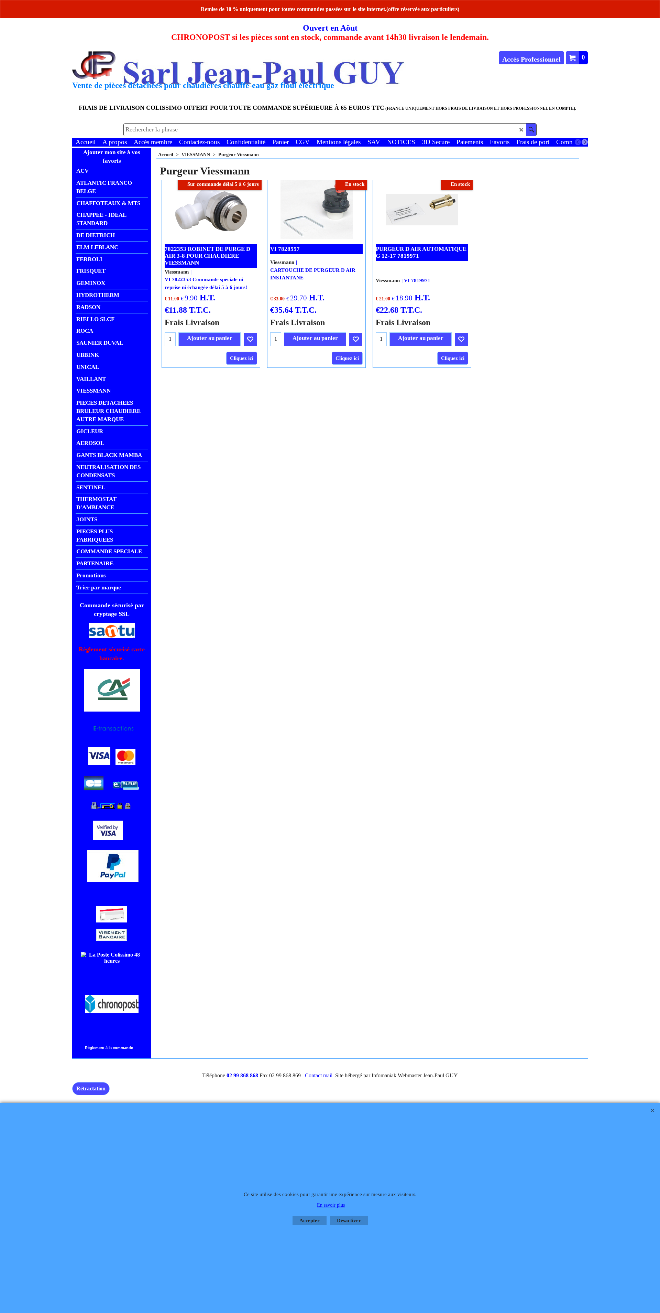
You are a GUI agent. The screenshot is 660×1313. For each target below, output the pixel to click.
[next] (585, 142)
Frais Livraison (192, 322)
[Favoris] (250, 339)
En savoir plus (331, 1205)
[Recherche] (531, 130)
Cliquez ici (241, 358)
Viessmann (177, 272)
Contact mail (318, 1075)
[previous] (578, 142)
